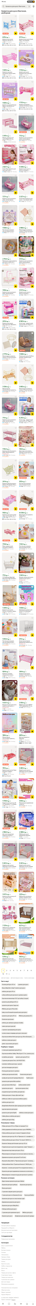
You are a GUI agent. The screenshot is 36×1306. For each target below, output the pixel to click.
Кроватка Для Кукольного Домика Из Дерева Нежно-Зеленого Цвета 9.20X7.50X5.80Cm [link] (9, 484)
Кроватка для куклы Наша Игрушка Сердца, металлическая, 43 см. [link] (9, 770)
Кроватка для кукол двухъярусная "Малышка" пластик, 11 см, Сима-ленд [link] (9, 324)
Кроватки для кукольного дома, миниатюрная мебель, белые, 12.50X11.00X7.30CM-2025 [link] (9, 199)
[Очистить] (29, 6)
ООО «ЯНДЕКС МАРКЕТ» (12, 1297)
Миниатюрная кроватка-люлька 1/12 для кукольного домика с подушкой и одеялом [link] (26, 230)
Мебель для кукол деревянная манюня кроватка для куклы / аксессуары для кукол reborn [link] (25, 834)
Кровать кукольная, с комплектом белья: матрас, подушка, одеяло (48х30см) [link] (26, 105)
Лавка (15, 1304)
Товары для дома (5, 1259)
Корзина (27, 1304)
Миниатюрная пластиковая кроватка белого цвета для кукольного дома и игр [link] (8, 738)
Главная (3, 1304)
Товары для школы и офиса (8, 1272)
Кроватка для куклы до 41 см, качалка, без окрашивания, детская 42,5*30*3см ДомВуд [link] (9, 897)
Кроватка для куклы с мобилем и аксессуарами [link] (26, 770)
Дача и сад (4, 1268)
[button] (34, 6)
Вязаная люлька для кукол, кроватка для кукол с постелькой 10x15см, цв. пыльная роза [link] (26, 578)
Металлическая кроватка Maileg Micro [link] (26, 515)
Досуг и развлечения (7, 1245)
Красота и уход (5, 1263)
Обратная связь (5, 1290)
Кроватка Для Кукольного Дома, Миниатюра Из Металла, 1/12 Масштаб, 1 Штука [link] (9, 451)
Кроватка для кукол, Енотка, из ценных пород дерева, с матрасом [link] (9, 610)
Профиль (33, 1304)
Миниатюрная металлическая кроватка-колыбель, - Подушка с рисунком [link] (9, 389)
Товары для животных (7, 1277)
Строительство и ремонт (7, 1279)
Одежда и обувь (5, 1257)
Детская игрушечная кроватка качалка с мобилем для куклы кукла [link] (9, 834)
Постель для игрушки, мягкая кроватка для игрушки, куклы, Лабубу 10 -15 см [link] (8, 230)
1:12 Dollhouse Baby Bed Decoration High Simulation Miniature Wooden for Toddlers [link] (9, 578)
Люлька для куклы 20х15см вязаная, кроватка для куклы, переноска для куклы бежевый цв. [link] (26, 356)
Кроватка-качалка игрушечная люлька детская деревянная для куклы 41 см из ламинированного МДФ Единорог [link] (8, 674)
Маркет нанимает (6, 1292)
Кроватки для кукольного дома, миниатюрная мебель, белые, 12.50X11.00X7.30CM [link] (26, 261)
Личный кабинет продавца (8, 1225)
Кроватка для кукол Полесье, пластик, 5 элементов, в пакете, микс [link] (9, 40)
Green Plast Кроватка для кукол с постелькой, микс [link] (26, 199)
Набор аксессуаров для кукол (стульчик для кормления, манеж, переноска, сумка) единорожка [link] (8, 928)
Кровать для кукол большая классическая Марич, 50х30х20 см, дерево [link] (25, 72)
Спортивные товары (6, 1275)
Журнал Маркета (5, 1294)
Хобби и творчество (6, 1266)
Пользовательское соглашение (9, 1287)
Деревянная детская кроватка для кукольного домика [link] (9, 959)
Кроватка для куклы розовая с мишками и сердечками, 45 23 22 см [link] (25, 674)
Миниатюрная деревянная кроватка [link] (26, 803)
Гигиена (3, 1252)
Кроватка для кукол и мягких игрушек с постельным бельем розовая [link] (25, 169)
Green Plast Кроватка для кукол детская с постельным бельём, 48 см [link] (9, 169)
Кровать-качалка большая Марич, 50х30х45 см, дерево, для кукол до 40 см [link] (9, 105)
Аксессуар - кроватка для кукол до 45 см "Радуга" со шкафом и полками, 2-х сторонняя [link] (26, 324)
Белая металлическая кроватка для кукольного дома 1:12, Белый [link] (25, 959)
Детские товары (5, 1282)
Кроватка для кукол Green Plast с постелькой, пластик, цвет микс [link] (26, 40)
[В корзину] (16, 33)
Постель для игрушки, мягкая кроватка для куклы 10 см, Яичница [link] (25, 484)
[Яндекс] (13, 1300)
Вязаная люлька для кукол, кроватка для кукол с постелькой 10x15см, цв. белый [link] (9, 705)
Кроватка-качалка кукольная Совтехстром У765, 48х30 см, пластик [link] (8, 72)
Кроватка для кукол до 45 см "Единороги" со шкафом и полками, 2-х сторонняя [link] (9, 803)
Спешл (9, 1304)
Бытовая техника (5, 1250)
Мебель (3, 1248)
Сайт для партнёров (6, 1232)
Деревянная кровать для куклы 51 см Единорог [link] (25, 610)
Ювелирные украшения (7, 1284)
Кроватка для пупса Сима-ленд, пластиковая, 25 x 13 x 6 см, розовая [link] (9, 515)
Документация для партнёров (9, 1230)
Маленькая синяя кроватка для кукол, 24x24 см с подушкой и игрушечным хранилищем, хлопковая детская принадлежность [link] (9, 261)
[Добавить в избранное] (16, 16)
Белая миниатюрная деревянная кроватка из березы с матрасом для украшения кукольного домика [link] (25, 641)
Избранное (21, 1304)
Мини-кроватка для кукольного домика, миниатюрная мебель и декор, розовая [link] (8, 546)
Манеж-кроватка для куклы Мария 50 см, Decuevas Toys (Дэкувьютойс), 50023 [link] (8, 138)
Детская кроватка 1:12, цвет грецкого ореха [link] (25, 928)
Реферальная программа (8, 1239)
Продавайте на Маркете (7, 1228)
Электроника (4, 1254)
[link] (8, 984)
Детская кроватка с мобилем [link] (24, 738)
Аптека (3, 1261)
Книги (3, 1270)
